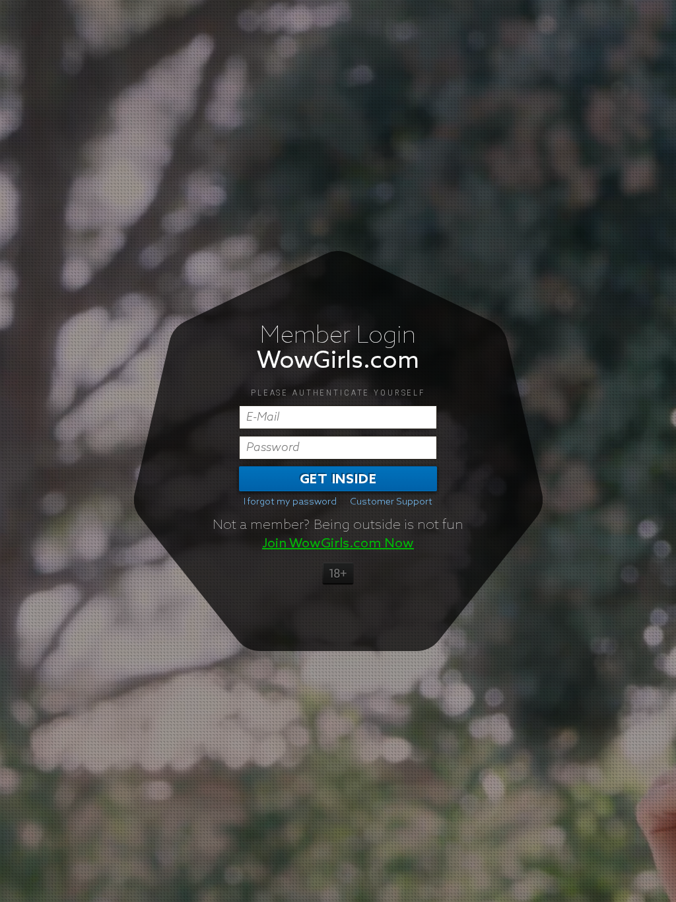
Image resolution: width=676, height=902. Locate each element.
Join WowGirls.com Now (338, 543)
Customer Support (391, 501)
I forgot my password (290, 501)
